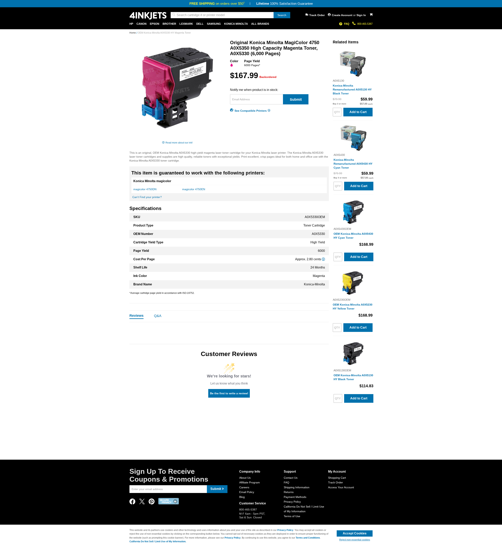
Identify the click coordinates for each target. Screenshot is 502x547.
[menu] (251, 23)
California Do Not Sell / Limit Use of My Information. (157, 541)
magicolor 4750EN (193, 189)
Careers (244, 487)
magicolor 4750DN (144, 189)
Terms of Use (292, 516)
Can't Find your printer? (147, 197)
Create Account (342, 15)
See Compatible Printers (251, 110)
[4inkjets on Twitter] (142, 503)
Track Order (317, 15)
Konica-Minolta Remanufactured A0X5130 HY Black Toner (352, 89)
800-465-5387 (365, 23)
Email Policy (246, 492)
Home (132, 32)
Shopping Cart (337, 477)
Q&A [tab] (157, 316)
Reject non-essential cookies (354, 539)
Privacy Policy (292, 501)
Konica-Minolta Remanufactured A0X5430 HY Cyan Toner (353, 163)
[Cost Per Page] (323, 259)
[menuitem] (131, 23)
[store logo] (148, 16)
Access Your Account (341, 487)
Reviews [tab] (136, 316)
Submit (296, 99)
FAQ (346, 23)
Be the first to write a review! (229, 393)
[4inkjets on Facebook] (132, 503)
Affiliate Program (249, 482)
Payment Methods (295, 497)
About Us (245, 477)
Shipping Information (296, 487)
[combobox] (230, 15)
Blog (242, 497)
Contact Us (290, 477)
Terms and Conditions (308, 537)
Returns (289, 492)
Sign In (361, 15)
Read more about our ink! (179, 142)
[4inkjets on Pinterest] (152, 503)
